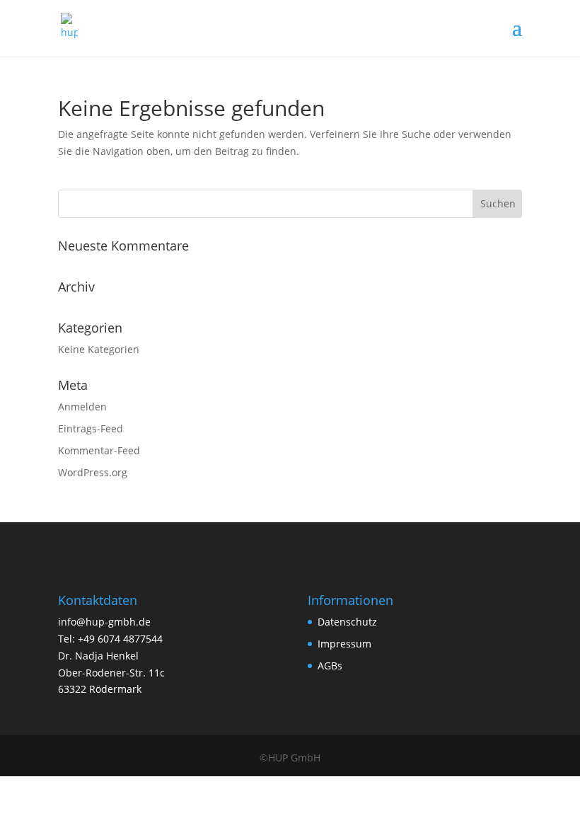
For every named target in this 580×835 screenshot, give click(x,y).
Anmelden (82, 406)
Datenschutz (347, 621)
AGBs (330, 665)
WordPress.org (92, 472)
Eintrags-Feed (90, 428)
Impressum (344, 643)
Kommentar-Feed (99, 450)
